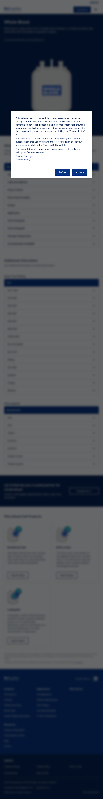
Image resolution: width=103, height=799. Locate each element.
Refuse (63, 172)
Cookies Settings (24, 156)
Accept (80, 172)
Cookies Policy (23, 159)
